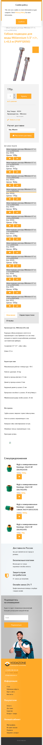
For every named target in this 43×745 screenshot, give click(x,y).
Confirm (21, 22)
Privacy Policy (20, 12)
